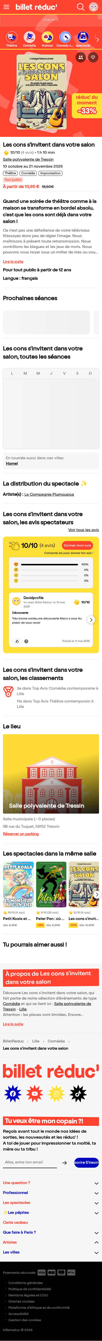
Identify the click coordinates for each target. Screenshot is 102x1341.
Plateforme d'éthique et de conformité (39, 1308)
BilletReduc (13, 1041)
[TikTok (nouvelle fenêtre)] (78, 1094)
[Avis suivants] (91, 620)
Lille (22, 1009)
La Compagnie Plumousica (49, 494)
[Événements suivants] (97, 895)
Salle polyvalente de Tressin (28, 159)
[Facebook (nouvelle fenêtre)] (13, 1094)
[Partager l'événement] (81, 57)
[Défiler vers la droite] (98, 40)
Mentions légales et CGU (28, 1295)
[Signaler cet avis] (26, 641)
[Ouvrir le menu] (8, 6)
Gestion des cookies (24, 1320)
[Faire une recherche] (80, 6)
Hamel (12, 463)
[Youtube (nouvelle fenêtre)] (35, 1094)
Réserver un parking (21, 834)
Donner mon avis (77, 545)
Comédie (11, 1004)
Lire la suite (13, 261)
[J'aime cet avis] (17, 641)
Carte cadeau (15, 1222)
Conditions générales (25, 1283)
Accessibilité (18, 1314)
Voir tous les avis (83, 530)
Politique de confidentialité (29, 1289)
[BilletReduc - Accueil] (36, 7)
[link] (11, 39)
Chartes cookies (21, 1301)
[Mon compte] (93, 6)
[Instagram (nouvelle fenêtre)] (56, 1094)
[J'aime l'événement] (93, 57)
